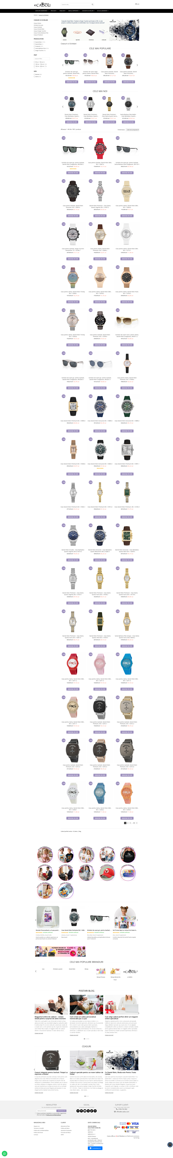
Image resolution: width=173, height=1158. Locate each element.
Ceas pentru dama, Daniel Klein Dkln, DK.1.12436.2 (100, 809)
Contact (36, 1134)
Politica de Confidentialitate (53, 1115)
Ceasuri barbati (38, 27)
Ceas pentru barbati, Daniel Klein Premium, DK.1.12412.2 (127, 723)
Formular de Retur (66, 1132)
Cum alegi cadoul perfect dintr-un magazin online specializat (121, 1018)
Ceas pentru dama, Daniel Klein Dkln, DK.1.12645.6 (127, 206)
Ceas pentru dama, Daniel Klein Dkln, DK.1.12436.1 (73, 809)
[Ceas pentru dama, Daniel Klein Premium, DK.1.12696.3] (100, 234)
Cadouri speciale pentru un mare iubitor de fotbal (86, 1073)
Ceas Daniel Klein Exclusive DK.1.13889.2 (127, 421)
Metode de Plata (65, 1126)
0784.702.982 (122, 1109)
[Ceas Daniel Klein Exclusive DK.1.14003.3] (100, 449)
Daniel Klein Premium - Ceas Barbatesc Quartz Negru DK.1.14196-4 (72, 115)
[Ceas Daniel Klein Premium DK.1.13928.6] (73, 449)
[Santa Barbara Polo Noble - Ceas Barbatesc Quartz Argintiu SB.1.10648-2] (128, 104)
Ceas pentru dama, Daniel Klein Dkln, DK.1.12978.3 (100, 292)
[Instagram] (95, 1110)
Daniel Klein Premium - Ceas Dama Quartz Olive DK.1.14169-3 (100, 636)
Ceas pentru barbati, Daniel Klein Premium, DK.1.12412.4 (73, 766)
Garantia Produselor (66, 1130)
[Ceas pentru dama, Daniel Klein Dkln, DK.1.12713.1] (127, 234)
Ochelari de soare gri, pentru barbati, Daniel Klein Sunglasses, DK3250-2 (71, 72)
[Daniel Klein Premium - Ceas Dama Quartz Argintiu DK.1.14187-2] (100, 191)
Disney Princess (86, 977)
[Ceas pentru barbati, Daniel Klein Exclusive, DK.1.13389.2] (128, 61)
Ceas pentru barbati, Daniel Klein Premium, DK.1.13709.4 (100, 335)
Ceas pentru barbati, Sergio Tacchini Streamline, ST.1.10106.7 (73, 249)
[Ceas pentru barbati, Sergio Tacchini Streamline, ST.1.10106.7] (73, 234)
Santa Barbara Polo (40, 48)
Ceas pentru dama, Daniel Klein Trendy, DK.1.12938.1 (73, 292)
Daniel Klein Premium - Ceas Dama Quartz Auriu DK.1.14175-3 (109, 115)
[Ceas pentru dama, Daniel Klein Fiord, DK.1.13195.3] (127, 277)
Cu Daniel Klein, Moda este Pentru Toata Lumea (120, 1073)
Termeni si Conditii (39, 1128)
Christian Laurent (43, 969)
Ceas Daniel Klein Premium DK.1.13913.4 (100, 507)
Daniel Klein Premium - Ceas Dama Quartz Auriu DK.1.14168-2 (100, 593)
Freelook (37, 46)
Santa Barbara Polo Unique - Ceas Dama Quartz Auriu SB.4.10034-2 (127, 636)
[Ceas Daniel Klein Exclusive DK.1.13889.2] (127, 406)
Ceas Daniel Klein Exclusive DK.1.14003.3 (100, 464)
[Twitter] (88, 1110)
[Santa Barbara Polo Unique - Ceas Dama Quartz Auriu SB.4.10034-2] (127, 621)
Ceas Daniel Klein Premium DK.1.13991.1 (127, 464)
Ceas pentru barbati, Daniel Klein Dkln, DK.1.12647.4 (100, 163)
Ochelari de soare (38, 25)
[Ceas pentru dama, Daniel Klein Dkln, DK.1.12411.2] (73, 664)
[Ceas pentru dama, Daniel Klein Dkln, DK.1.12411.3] (100, 664)
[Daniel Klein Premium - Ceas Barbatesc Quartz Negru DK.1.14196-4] (71, 104)
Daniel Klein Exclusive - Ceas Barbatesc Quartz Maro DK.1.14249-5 (127, 550)
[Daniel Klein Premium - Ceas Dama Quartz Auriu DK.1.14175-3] (109, 104)
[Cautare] (92, 4)
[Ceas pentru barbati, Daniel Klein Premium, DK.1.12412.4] (73, 750)
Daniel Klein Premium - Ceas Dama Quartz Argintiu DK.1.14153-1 (73, 593)
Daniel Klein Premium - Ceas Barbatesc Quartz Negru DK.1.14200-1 (91, 115)
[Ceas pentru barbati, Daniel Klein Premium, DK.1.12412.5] (100, 750)
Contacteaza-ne (96, 1148)
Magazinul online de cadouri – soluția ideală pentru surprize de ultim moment (50, 1018)
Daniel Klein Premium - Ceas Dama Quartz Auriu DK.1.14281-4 (73, 636)
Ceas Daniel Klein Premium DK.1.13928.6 (73, 464)
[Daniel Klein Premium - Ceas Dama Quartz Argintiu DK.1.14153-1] (73, 578)
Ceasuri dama (37, 23)
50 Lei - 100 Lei (39, 62)
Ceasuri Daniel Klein (39, 29)
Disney (72, 969)
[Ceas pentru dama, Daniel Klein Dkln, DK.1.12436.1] (73, 793)
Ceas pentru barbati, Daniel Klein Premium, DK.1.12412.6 (127, 766)
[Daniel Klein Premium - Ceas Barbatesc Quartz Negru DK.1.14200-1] (90, 104)
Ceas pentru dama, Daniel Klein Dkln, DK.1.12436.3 (127, 809)
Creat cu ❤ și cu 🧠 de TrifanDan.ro (116, 1136)
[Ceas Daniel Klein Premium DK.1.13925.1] (73, 492)
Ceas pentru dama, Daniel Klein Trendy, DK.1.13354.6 (73, 335)
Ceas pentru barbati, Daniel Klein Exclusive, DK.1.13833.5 (73, 206)
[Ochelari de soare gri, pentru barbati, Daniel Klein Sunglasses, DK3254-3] (73, 363)
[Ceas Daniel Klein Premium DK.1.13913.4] (100, 492)
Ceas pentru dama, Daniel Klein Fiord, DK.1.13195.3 (127, 292)
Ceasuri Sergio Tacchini (40, 31)
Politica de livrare (38, 1132)
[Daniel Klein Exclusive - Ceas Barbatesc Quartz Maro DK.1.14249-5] (127, 535)
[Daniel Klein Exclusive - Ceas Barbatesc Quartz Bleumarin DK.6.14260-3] (100, 535)
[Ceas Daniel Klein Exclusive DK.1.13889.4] (100, 406)
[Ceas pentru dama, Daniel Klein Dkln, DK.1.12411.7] (73, 707)
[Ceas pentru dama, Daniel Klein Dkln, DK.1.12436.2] (100, 793)
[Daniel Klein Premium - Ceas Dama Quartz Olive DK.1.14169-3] (100, 621)
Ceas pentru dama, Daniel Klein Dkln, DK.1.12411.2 (73, 679)
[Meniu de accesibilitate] (170, 1144)
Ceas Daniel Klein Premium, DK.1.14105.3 (127, 507)
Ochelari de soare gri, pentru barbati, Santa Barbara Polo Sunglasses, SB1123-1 (127, 163)
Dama (37, 76)
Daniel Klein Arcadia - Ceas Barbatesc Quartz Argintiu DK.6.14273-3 (73, 550)
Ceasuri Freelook (38, 35)
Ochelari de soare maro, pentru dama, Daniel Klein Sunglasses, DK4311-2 (127, 335)
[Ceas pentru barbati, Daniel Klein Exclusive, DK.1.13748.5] (109, 61)
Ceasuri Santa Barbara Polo (41, 33)
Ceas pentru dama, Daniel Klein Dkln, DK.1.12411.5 (127, 679)
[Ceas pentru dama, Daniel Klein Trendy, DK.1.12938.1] (73, 277)
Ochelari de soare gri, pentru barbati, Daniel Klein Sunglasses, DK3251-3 (100, 378)
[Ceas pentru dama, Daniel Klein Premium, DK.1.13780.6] (127, 363)
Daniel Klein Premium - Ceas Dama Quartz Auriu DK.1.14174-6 (127, 593)
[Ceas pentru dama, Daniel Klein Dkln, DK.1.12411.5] (127, 664)
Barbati (37, 74)
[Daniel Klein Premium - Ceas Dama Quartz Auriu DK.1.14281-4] (73, 621)
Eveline (130, 977)
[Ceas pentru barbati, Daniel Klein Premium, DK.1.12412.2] (127, 707)
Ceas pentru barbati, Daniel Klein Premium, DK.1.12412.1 (100, 723)
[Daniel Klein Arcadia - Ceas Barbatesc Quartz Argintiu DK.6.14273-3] (73, 535)
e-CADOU (115, 977)
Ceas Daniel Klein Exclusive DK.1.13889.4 (100, 421)
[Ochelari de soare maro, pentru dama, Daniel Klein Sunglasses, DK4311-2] (127, 320)
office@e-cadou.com (122, 1112)
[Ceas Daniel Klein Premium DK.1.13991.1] (127, 449)
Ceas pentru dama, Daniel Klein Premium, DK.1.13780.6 (127, 378)
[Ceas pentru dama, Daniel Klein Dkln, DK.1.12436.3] (127, 793)
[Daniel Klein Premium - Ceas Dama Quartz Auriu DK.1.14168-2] (100, 578)
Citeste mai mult (39, 1033)
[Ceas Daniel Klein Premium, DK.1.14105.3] (127, 492)
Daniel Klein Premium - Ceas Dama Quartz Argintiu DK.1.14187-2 (100, 206)
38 (134, 823)
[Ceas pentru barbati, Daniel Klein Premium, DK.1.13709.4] (100, 320)
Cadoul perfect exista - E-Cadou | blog (71, 831)
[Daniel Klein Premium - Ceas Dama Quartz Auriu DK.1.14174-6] (127, 578)
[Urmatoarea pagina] (137, 823)
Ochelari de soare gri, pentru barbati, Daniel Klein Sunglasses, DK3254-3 (73, 378)
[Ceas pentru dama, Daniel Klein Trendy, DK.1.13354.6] (73, 320)
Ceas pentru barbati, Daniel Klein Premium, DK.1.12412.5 (100, 766)
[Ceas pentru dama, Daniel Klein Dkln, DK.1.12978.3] (100, 277)
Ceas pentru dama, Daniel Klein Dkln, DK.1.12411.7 (73, 723)
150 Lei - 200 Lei (39, 66)
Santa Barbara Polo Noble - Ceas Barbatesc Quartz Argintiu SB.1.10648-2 (128, 115)
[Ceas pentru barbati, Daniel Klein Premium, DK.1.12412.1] (100, 707)
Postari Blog (86, 990)
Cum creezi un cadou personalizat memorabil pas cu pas (83, 1018)
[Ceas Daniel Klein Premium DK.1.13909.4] (73, 406)
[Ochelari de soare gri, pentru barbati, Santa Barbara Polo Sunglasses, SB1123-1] (127, 148)
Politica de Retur (65, 1128)
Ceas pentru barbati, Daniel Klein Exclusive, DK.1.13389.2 (128, 72)
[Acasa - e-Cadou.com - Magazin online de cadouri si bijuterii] (43, 4)
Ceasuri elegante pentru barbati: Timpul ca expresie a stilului (51, 1073)
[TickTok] (91, 1110)
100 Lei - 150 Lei (39, 64)
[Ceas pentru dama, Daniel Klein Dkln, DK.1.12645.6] (127, 191)
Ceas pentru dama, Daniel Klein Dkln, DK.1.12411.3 (100, 679)
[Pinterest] (81, 1110)
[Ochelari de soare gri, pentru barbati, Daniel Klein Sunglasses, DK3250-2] (71, 61)
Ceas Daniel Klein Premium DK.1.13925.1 (73, 507)
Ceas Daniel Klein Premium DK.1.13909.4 (73, 421)
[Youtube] (84, 1110)
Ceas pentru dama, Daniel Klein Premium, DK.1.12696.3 (100, 249)
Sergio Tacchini (39, 50)
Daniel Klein (38, 42)
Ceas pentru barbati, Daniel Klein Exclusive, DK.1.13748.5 (109, 72)
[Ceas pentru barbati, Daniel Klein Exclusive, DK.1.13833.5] (73, 191)
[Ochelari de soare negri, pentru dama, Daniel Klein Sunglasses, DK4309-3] (90, 61)
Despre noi (37, 1126)
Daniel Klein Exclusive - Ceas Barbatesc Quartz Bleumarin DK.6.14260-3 (100, 550)
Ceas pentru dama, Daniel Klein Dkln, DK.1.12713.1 (127, 249)
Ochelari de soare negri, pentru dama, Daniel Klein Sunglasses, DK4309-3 (91, 72)
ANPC (62, 1134)
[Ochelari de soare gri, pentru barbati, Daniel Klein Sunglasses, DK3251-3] (100, 363)
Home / (36, 15)
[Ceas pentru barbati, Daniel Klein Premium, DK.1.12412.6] (127, 750)
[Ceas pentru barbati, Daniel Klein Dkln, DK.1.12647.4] (100, 148)
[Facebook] (78, 1110)
